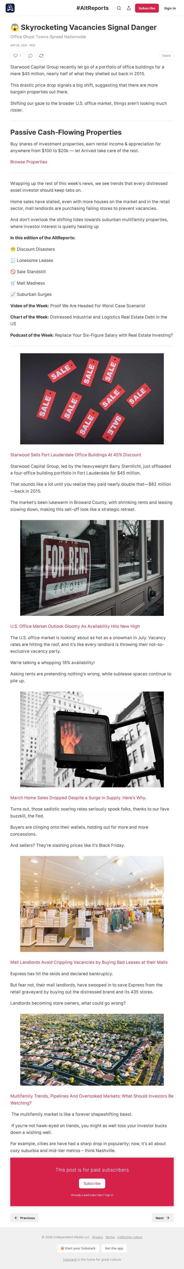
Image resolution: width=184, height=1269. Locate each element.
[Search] (118, 8)
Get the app (114, 1248)
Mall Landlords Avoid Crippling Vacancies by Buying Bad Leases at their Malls (89, 962)
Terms (110, 1237)
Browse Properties (28, 162)
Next (160, 1218)
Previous (27, 1218)
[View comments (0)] (30, 55)
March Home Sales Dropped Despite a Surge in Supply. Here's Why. (78, 797)
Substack (70, 1259)
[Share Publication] (128, 8)
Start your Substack (80, 1248)
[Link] (4, 132)
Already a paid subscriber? (92, 1195)
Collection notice (129, 1237)
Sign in (170, 8)
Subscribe (147, 8)
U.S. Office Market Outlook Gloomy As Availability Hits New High (75, 626)
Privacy (97, 1237)
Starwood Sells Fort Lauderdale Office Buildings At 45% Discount (75, 454)
